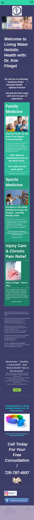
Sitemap (10, 508)
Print (6, 508)
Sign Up (17, 390)
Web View (28, 509)
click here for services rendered (17, 173)
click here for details (17, 237)
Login (29, 508)
